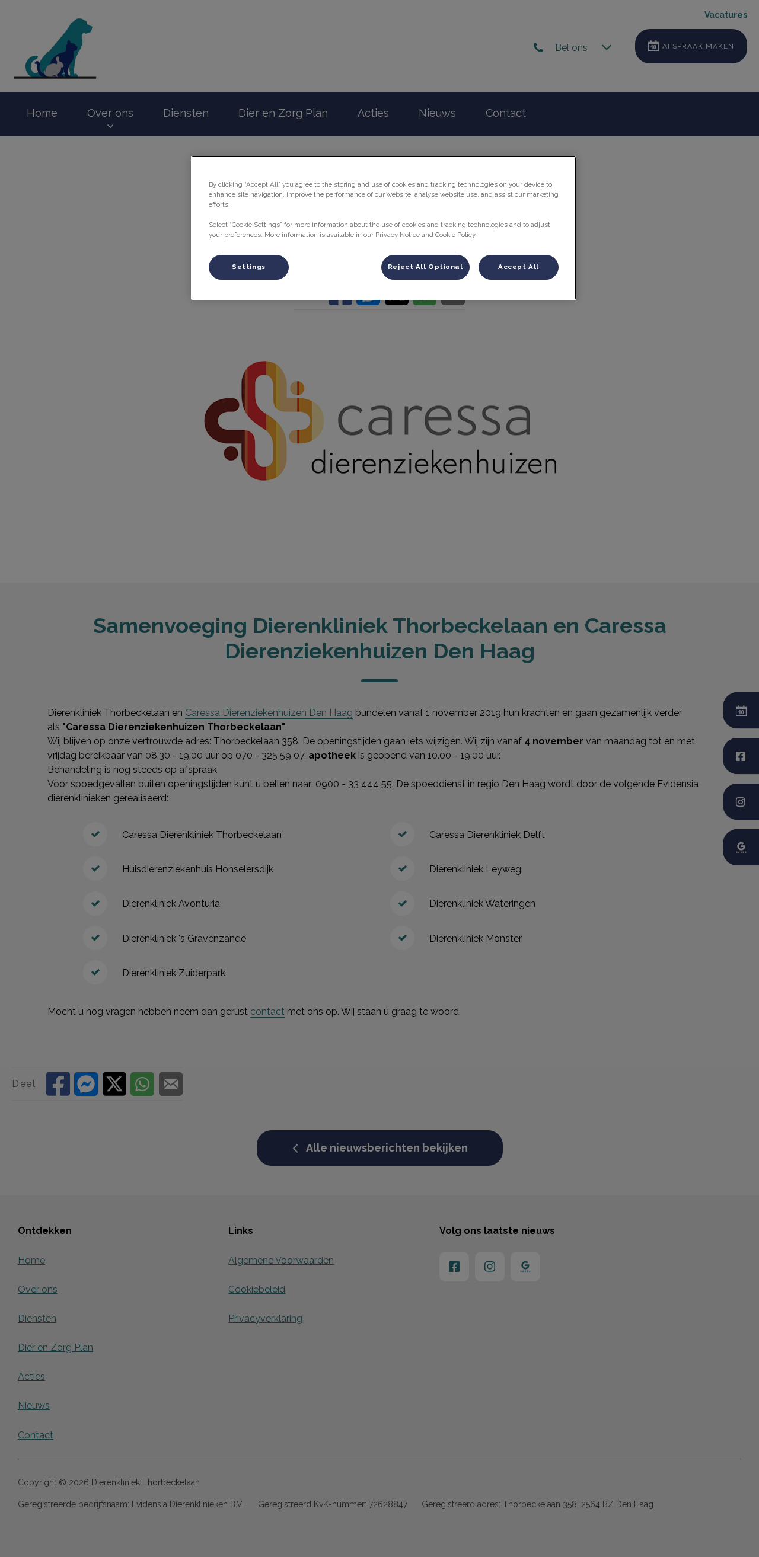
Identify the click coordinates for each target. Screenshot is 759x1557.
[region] (383, 228)
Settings (249, 267)
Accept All (518, 267)
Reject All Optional (425, 267)
